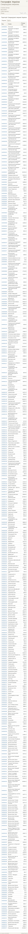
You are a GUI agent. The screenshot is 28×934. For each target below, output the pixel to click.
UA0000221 (4, 590)
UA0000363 (4, 898)
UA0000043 (4, 158)
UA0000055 (4, 190)
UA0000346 (4, 861)
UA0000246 (4, 638)
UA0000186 (4, 522)
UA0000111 (4, 349)
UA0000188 (4, 527)
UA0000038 (4, 141)
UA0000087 (4, 282)
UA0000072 (4, 234)
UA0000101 (4, 320)
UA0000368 (4, 910)
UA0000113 (4, 352)
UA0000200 (4, 550)
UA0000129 (4, 401)
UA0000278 (4, 697)
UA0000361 (4, 894)
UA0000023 (4, 96)
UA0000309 (4, 766)
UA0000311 (4, 771)
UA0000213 (4, 576)
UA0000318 (4, 794)
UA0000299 (4, 742)
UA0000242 (4, 630)
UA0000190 (4, 532)
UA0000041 (4, 152)
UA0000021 (4, 89)
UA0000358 (4, 888)
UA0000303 (4, 750)
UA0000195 (4, 541)
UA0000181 (4, 510)
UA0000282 (4, 704)
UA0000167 (4, 481)
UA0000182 (4, 512)
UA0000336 (4, 839)
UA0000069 (4, 226)
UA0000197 (4, 545)
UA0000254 (4, 653)
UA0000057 (4, 195)
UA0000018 (4, 80)
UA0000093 (4, 299)
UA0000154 (4, 454)
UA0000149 (4, 444)
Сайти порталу (5, 11)
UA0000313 (4, 776)
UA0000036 (4, 135)
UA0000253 (4, 651)
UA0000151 (4, 448)
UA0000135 (4, 414)
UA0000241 (4, 627)
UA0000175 (4, 499)
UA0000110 (4, 346)
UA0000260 (4, 664)
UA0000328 (4, 816)
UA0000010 (4, 54)
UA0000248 (4, 641)
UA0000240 (4, 625)
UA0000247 (4, 640)
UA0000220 (4, 589)
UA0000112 (4, 351)
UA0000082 (4, 264)
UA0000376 (4, 926)
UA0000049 (4, 177)
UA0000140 (4, 427)
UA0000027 (4, 107)
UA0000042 (4, 155)
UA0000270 (4, 682)
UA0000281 (4, 702)
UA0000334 (4, 833)
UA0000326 (4, 812)
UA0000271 (4, 684)
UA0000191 (4, 534)
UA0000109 (4, 343)
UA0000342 (4, 852)
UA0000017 (4, 77)
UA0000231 (4, 609)
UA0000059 (4, 199)
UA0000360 (4, 892)
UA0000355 (4, 882)
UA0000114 (4, 356)
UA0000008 (4, 48)
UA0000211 (4, 571)
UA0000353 (4, 878)
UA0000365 (4, 903)
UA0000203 (4, 556)
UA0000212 (4, 574)
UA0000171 (4, 489)
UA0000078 (4, 254)
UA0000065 (4, 216)
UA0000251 (4, 647)
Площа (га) (23, 24)
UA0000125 (4, 392)
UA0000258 (4, 660)
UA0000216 (4, 581)
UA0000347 (4, 864)
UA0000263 (4, 669)
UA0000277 (4, 695)
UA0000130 (4, 403)
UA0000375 (4, 924)
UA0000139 (4, 425)
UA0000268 (4, 678)
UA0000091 (4, 293)
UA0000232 (4, 611)
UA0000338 (4, 844)
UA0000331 (4, 823)
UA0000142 (4, 431)
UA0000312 (4, 773)
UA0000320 (4, 800)
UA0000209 (4, 567)
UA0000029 (4, 113)
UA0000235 (4, 616)
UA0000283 (4, 706)
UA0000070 (4, 228)
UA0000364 (4, 900)
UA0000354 (4, 880)
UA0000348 (4, 867)
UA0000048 (4, 175)
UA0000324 (4, 808)
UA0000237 (4, 620)
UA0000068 (4, 222)
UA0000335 (4, 836)
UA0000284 (4, 708)
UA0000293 (4, 728)
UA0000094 (4, 301)
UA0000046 (4, 168)
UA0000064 (4, 212)
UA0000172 (4, 491)
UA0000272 (4, 686)
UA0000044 (4, 161)
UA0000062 (4, 205)
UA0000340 (4, 849)
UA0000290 (4, 722)
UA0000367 (4, 908)
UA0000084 (4, 271)
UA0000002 (4, 29)
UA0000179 (4, 506)
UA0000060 (4, 201)
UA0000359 (4, 890)
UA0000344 (4, 857)
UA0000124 (4, 389)
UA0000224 (4, 596)
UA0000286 (4, 714)
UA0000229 (4, 605)
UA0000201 (4, 552)
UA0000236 (4, 618)
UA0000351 (4, 874)
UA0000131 (4, 406)
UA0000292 (4, 726)
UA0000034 (4, 128)
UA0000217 (4, 583)
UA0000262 (4, 667)
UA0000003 (4, 32)
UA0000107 (4, 337)
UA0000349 (4, 869)
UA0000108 (4, 340)
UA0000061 (4, 203)
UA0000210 (4, 569)
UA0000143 (4, 433)
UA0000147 (4, 441)
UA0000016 (4, 74)
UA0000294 (4, 731)
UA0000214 (4, 577)
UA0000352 (4, 876)
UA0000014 (4, 67)
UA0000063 (4, 208)
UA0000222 (4, 592)
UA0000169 (4, 485)
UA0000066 (4, 217)
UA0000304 (4, 753)
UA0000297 (4, 738)
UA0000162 (4, 470)
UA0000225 (4, 598)
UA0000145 (4, 437)
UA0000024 (4, 99)
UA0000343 (4, 854)
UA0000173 (4, 494)
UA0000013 (4, 64)
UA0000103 (4, 328)
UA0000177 (4, 503)
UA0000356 (4, 885)
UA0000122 (4, 381)
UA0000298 (4, 740)
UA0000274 (4, 689)
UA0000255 (4, 654)
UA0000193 (4, 537)
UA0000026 (4, 104)
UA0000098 (4, 311)
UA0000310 (4, 769)
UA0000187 (4, 524)
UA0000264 (4, 671)
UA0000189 (4, 530)
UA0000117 (4, 363)
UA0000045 (4, 165)
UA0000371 (4, 915)
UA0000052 (4, 184)
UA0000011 (4, 58)
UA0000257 (4, 658)
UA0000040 (4, 149)
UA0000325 (4, 810)
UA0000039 (4, 145)
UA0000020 (4, 86)
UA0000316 (4, 786)
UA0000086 (4, 278)
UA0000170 (4, 487)
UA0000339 (4, 847)
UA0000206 (4, 561)
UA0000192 (4, 536)
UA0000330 (4, 821)
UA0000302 (4, 748)
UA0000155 (4, 455)
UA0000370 (4, 913)
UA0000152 (4, 450)
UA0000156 (4, 457)
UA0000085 (4, 274)
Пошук (2, 13)
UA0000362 (4, 896)
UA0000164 (4, 473)
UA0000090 (4, 291)
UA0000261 (4, 665)
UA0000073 (4, 238)
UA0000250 (4, 645)
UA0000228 (4, 603)
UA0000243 (4, 632)
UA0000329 (4, 818)
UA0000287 (4, 716)
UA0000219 (4, 587)
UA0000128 (4, 399)
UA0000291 (4, 723)
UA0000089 (4, 288)
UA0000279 (4, 699)
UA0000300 (4, 744)
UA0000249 (4, 643)
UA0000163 (4, 471)
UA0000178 (4, 504)
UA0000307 (4, 761)
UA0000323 (4, 807)
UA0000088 (4, 285)
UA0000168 (4, 483)
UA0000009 (4, 51)
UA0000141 (4, 430)
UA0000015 (4, 70)
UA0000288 (4, 718)
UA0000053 (4, 187)
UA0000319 (4, 797)
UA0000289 (4, 720)
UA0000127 (4, 396)
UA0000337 (4, 842)
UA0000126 (4, 394)
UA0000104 (4, 331)
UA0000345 (4, 859)
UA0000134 (4, 411)
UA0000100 (4, 316)
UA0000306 (4, 759)
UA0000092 (4, 296)
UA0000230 (4, 607)
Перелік (4, 20)
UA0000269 (4, 680)
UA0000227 (4, 601)
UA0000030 (4, 115)
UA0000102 (4, 324)
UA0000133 (4, 409)
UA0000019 (4, 83)
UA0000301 (4, 746)
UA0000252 (4, 649)
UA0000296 (4, 737)
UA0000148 (4, 442)
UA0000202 (4, 554)
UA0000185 (4, 519)
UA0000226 (4, 600)
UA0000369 (4, 911)
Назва (9, 24)
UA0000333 (4, 829)
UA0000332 (4, 825)
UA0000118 (4, 367)
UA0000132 (4, 408)
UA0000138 (4, 423)
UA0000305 (4, 757)
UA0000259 (4, 662)
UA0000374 (4, 922)
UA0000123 (4, 385)
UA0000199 (4, 549)
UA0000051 (4, 182)
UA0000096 (4, 305)
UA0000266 (4, 675)
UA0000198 (4, 547)
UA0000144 (4, 435)
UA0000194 (4, 539)
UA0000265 (4, 673)
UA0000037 (4, 138)
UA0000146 (4, 439)
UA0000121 (4, 378)
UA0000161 (4, 468)
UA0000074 (4, 242)
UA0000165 (4, 475)
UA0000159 (4, 463)
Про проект (4, 9)
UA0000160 (4, 466)
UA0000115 (4, 359)
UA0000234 (4, 614)
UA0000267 (4, 676)
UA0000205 (4, 560)
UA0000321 (4, 802)
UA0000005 (4, 38)
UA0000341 (4, 851)
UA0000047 (4, 172)
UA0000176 (4, 501)
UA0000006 (4, 42)
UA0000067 (4, 219)
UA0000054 (4, 189)
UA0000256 (4, 656)
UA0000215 (4, 579)
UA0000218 (4, 585)
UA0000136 (4, 418)
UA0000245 (4, 636)
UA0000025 (4, 102)
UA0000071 (4, 231)
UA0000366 (4, 906)
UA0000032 (4, 123)
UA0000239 (4, 624)
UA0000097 (4, 308)
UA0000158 (4, 461)
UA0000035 (4, 131)
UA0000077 (4, 250)
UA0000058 (4, 197)
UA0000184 (4, 515)
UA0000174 (4, 496)
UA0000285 (4, 711)
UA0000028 (4, 110)
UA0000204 (4, 558)
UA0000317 (4, 790)
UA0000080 (4, 259)
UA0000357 (4, 887)
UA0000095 (4, 303)
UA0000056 (4, 193)
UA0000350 (4, 872)
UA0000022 (4, 93)
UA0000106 (4, 335)
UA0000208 (4, 565)
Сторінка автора (5, 7)
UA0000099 (4, 313)
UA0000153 (4, 452)
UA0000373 (4, 920)
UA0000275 (4, 691)
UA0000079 (4, 258)
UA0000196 (4, 543)
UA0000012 (4, 61)
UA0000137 (4, 421)
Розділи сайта (23, 13)
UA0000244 (4, 634)
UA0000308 (4, 763)
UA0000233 (4, 612)
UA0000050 (4, 179)
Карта (8, 20)
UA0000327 (4, 814)
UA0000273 (4, 688)
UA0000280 (4, 700)
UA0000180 (4, 508)
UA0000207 (4, 563)
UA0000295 (4, 734)
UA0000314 (4, 778)
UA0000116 (4, 361)
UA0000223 (4, 594)
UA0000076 (4, 248)
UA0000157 (4, 459)
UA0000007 (4, 45)
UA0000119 (4, 372)
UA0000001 (4, 26)
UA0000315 (4, 781)
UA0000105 (4, 334)
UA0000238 (4, 622)
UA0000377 (4, 928)
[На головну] (27, 1)
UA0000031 (4, 119)
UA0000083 (4, 268)
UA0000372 (4, 918)
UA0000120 (4, 376)
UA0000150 (4, 446)
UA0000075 (4, 245)
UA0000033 (4, 126)
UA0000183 (4, 514)
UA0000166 (4, 478)
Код (3, 24)
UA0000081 (4, 261)
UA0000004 (4, 35)
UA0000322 (4, 805)
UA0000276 (4, 693)
